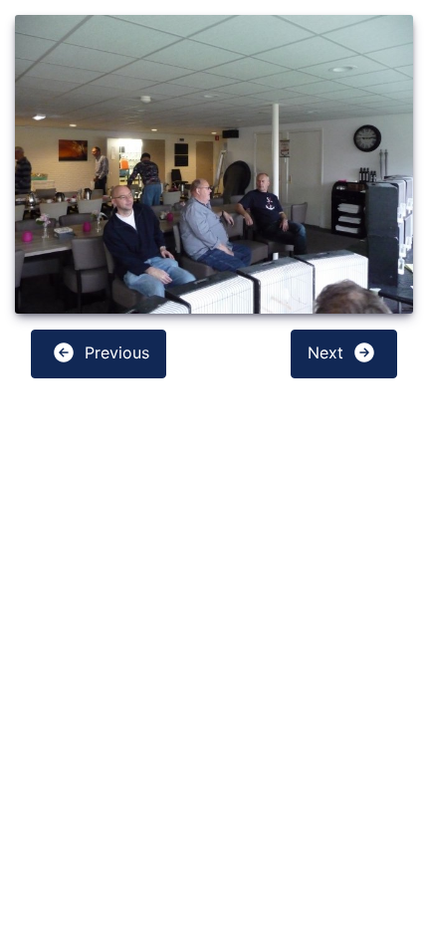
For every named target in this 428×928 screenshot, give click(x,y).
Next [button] (328, 352)
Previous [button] (114, 352)
